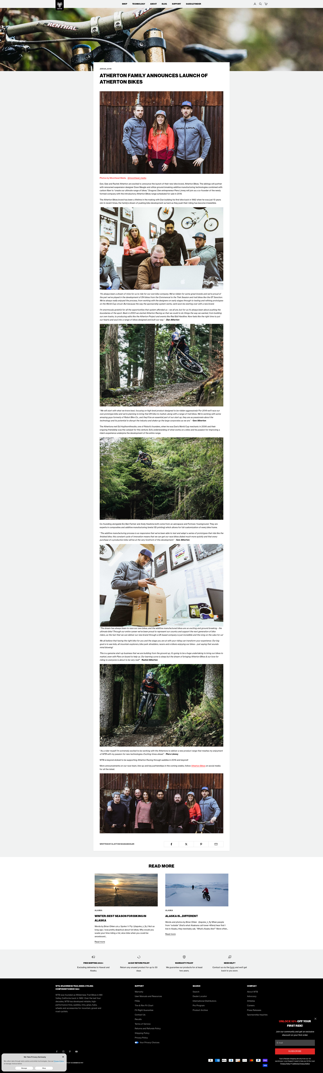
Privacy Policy (285, 1064)
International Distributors (204, 1001)
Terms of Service (143, 1024)
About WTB (252, 991)
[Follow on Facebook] (57, 1051)
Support (176, 4)
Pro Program (199, 1005)
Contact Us (140, 1014)
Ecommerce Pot (77, 1063)
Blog (164, 4)
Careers (250, 1005)
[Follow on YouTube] (76, 1051)
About (153, 4)
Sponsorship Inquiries (257, 1014)
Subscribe (294, 1051)
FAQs (137, 1001)
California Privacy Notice (301, 1064)
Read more (100, 941)
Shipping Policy (142, 1033)
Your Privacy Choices (149, 1042)
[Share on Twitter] (186, 844)
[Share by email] (216, 844)
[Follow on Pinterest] (70, 1051)
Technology (138, 4)
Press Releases (254, 1010)
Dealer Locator (200, 996)
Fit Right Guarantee (144, 1010)
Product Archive (200, 1010)
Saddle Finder (193, 4)
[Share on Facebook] (171, 844)
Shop (124, 4)
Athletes (251, 1001)
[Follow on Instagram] (63, 1051)
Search (196, 991)
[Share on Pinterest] (201, 844)
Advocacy (251, 996)
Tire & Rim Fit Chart (144, 1005)
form (232, 967)
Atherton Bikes (198, 766)
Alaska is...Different (181, 916)
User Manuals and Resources (148, 996)
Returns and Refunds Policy (148, 1028)
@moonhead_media (137, 178)
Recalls (138, 1019)
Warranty (139, 991)
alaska (98, 910)
